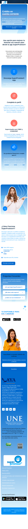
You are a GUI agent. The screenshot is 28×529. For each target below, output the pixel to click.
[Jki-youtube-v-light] (10, 409)
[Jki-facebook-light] (3, 409)
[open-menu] (25, 2)
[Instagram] (7, 409)
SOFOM (17, 390)
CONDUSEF (18, 134)
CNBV (14, 134)
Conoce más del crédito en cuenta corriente (14, 27)
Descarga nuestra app (8, 263)
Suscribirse (14, 369)
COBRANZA (24, 436)
